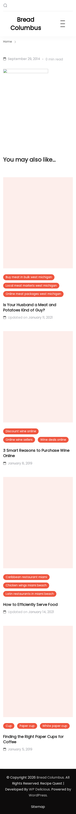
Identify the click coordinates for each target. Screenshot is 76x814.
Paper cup (27, 726)
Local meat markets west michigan (31, 285)
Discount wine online (21, 431)
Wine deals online (53, 440)
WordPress (38, 795)
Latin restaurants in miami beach (30, 594)
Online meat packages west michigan (33, 294)
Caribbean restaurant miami (26, 577)
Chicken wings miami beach (26, 585)
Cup (9, 726)
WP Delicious (39, 789)
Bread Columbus (26, 23)
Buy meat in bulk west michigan (29, 277)
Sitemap (38, 806)
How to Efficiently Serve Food (30, 604)
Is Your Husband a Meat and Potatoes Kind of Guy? (29, 307)
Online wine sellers (19, 440)
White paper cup (54, 726)
